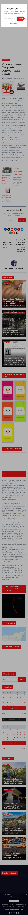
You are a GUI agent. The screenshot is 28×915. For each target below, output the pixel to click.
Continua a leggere (14, 23)
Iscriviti (20, 18)
